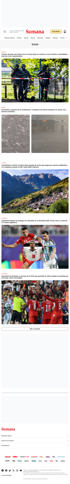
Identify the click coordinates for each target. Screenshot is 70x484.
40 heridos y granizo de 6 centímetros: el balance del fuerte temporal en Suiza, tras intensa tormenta (33, 110)
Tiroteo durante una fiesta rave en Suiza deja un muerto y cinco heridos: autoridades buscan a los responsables (34, 55)
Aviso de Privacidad (8, 475)
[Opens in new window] (6, 470)
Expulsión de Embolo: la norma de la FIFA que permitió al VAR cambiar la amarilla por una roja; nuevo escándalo (34, 277)
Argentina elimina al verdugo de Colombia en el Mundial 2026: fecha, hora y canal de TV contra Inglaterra (34, 221)
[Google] (2, 470)
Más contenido (35, 329)
